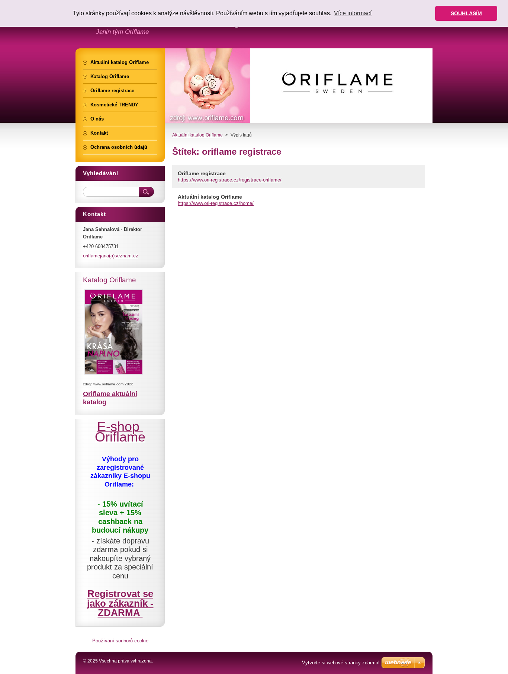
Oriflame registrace (202, 173)
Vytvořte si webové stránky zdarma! (341, 662)
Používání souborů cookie (120, 640)
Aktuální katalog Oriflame (197, 135)
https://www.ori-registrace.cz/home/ (216, 203)
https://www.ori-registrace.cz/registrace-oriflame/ (230, 180)
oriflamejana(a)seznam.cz (110, 256)
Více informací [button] (353, 13)
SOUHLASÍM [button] (466, 13)
